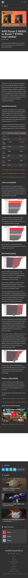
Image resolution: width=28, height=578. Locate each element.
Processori (16, 24)
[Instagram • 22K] (11, 553)
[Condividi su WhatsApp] (11, 469)
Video (14, 568)
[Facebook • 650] (8, 553)
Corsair (7, 424)
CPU (10, 24)
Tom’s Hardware (19, 424)
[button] (4, 233)
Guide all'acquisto (14, 561)
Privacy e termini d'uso (14, 571)
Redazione (14, 566)
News (14, 558)
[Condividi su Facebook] (3, 469)
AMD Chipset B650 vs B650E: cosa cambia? (14, 173)
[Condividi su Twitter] (7, 469)
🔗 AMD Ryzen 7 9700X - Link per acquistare (14, 402)
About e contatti (14, 570)
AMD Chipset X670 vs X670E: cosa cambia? (14, 170)
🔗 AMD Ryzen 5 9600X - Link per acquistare (14, 398)
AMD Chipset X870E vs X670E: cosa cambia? (14, 177)
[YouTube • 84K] (14, 553)
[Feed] (19, 553)
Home (14, 556)
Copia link (20, 469)
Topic (14, 565)
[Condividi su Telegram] (14, 469)
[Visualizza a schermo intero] (24, 239)
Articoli (5, 24)
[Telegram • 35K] (16, 553)
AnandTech (12, 424)
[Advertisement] (14, 65)
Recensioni (14, 563)
